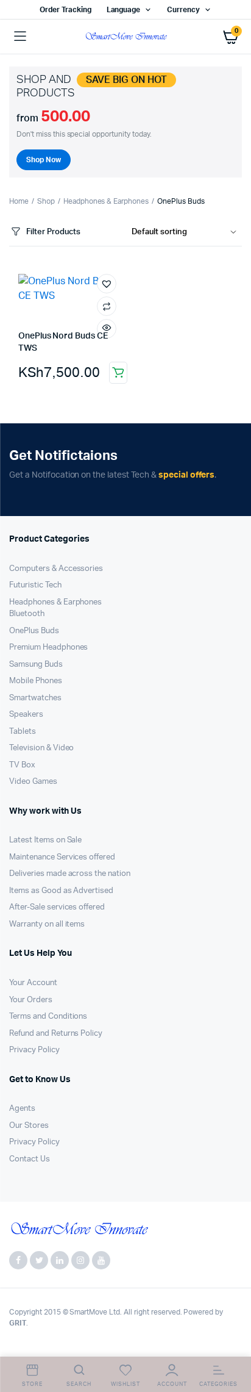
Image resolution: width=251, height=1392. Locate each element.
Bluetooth (26, 614)
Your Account (33, 983)
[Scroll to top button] (231, 1343)
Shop (46, 201)
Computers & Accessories (56, 569)
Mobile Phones (35, 681)
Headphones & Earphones (106, 201)
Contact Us (29, 1159)
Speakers (26, 715)
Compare (106, 306)
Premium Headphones (48, 647)
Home (19, 201)
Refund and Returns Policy (55, 1034)
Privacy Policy (34, 1050)
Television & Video (41, 748)
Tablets (22, 732)
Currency (183, 9)
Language (124, 9)
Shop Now (43, 159)
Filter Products (53, 232)
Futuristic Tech (35, 585)
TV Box (22, 765)
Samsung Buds (36, 665)
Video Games (33, 782)
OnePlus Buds (34, 631)
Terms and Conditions (48, 1017)
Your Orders (30, 1000)
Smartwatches (35, 698)
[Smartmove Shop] (126, 36)
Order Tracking (65, 9)
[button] (107, 284)
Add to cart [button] (118, 373)
